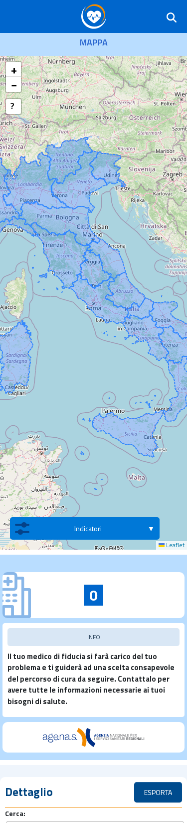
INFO (93, 637)
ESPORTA (158, 792)
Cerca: (15, 813)
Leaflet (175, 545)
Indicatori (88, 528)
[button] (13, 69)
